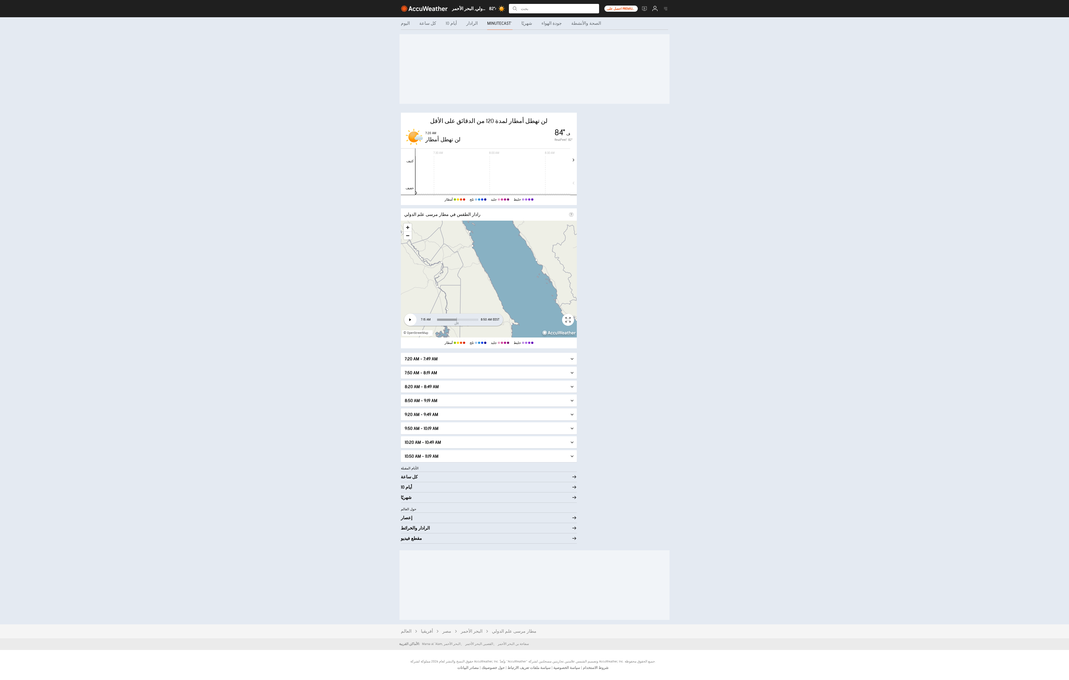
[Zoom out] (408, 235)
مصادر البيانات (468, 668)
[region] (489, 279)
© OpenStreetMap (415, 333)
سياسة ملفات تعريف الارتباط (529, 668)
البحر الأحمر (471, 631)
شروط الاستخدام (595, 668)
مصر (446, 631)
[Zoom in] (408, 227)
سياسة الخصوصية (566, 668)
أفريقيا (427, 631)
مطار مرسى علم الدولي (514, 631)
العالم (406, 631)
